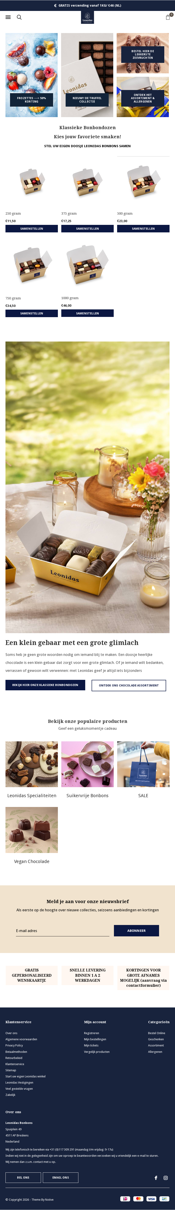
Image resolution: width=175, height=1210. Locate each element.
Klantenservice (14, 1064)
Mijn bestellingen (95, 1039)
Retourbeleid (13, 1058)
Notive (49, 1199)
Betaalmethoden (16, 1051)
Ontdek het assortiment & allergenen (142, 98)
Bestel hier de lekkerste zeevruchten (142, 54)
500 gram (125, 213)
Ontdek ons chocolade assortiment (129, 685)
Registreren (91, 1033)
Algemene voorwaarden (21, 1039)
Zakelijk (10, 1095)
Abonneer (136, 931)
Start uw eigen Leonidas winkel (25, 1076)
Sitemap (10, 1070)
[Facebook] (156, 1178)
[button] (8, 17)
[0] (168, 17)
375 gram (69, 213)
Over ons (11, 1033)
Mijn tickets (91, 1045)
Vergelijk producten (97, 1051)
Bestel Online (156, 1033)
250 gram (13, 213)
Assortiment (156, 1045)
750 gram (13, 298)
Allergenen (155, 1051)
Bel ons (23, 1177)
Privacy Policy (14, 1045)
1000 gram (70, 298)
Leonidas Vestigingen (19, 1082)
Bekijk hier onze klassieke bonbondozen (45, 685)
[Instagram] (166, 1178)
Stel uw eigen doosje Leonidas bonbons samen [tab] (87, 146)
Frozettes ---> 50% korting (31, 100)
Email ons (60, 1177)
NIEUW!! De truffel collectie (87, 100)
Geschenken (156, 1039)
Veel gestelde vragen (19, 1088)
